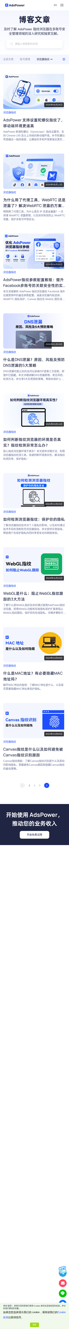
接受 (34, 1325)
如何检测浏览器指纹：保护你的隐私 (34, 519)
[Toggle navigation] (62, 5)
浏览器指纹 (9, 112)
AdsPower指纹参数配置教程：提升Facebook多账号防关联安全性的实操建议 (33, 285)
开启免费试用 (34, 834)
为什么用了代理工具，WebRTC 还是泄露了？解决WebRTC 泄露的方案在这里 (34, 205)
